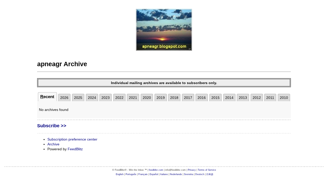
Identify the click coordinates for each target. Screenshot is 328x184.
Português (131, 174)
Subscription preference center (72, 139)
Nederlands (176, 174)
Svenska (188, 174)
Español (154, 174)
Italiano (164, 174)
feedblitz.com (156, 170)
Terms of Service (207, 170)
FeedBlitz (75, 149)
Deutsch (199, 174)
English (120, 174)
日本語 (209, 174)
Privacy (192, 170)
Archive (53, 144)
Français (143, 174)
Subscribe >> (51, 125)
